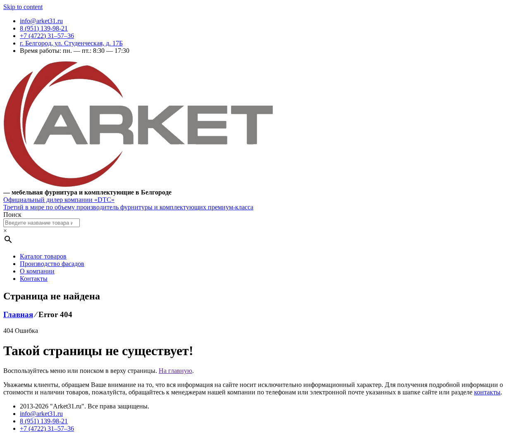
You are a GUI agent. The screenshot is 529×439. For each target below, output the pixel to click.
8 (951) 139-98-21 (44, 28)
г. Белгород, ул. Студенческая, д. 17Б (71, 43)
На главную (175, 370)
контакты (487, 392)
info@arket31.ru (41, 20)
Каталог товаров (43, 256)
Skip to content (23, 6)
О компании (37, 271)
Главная (18, 314)
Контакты (34, 278)
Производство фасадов (52, 263)
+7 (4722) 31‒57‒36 (47, 35)
